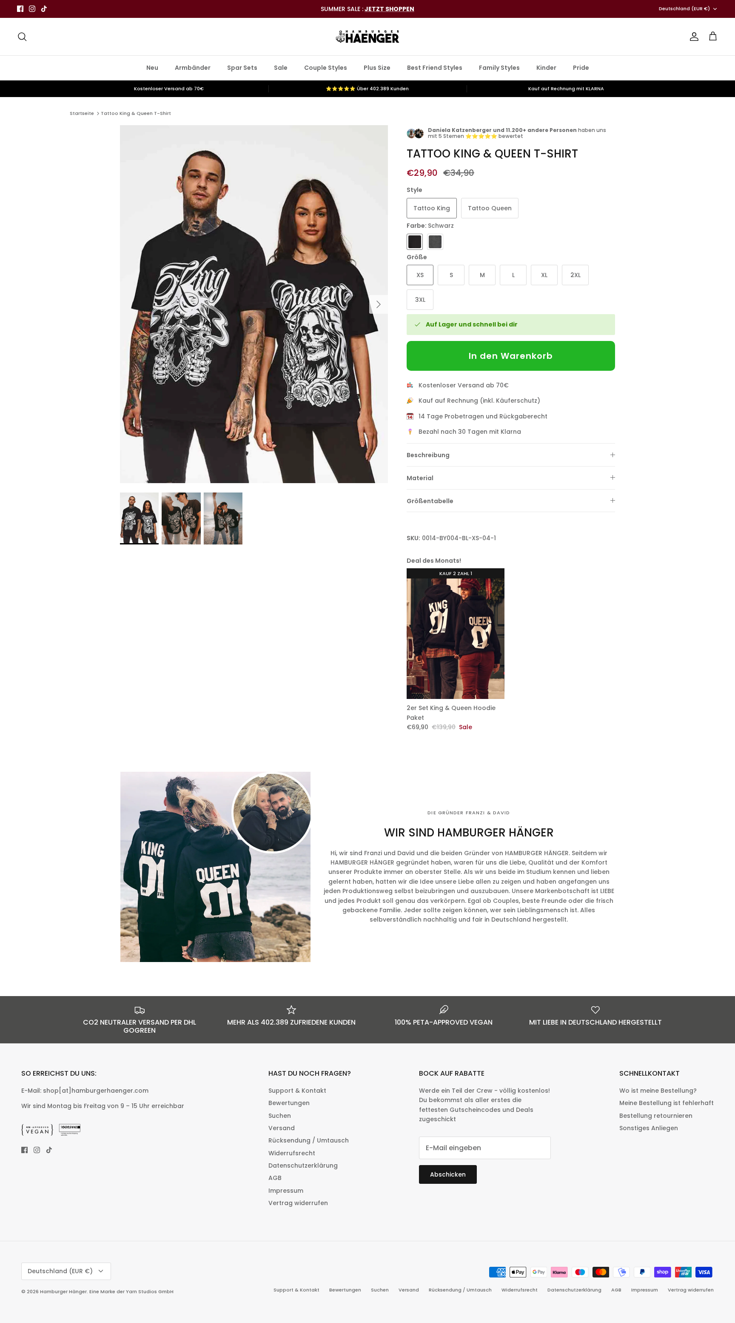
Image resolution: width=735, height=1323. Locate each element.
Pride (581, 67)
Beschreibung (428, 455)
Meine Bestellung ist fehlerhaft (666, 1103)
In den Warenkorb (511, 356)
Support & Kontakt (297, 1090)
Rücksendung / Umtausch (308, 1140)
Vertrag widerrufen (298, 1203)
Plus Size (377, 67)
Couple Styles (325, 67)
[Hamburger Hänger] (367, 36)
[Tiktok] (44, 9)
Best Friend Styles (434, 67)
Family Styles (499, 67)
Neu (152, 67)
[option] (254, 304)
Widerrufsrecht (291, 1153)
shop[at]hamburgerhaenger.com (95, 1090)
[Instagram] (32, 9)
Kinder (546, 67)
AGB (275, 1178)
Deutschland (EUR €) (684, 8)
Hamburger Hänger (63, 1291)
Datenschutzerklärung (303, 1165)
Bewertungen (289, 1103)
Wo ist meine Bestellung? (658, 1090)
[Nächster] (378, 304)
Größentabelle (430, 501)
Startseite (82, 113)
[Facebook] (20, 9)
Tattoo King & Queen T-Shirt (136, 113)
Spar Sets (242, 67)
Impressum (285, 1190)
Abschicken (448, 1174)
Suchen (279, 1115)
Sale (281, 67)
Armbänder (193, 67)
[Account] (692, 37)
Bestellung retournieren (655, 1115)
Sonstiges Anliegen (648, 1128)
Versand (281, 1128)
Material (420, 478)
